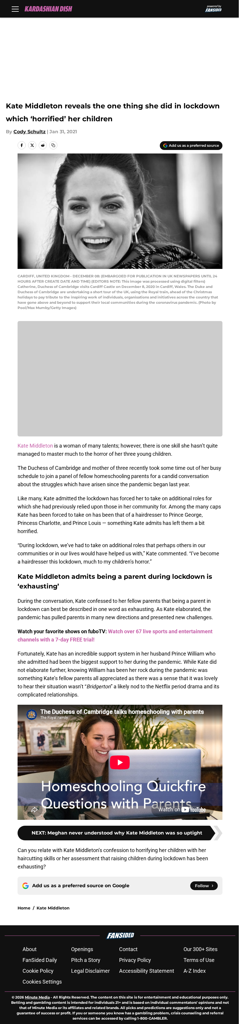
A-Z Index (195, 971)
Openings (82, 949)
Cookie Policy (38, 971)
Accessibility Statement (146, 971)
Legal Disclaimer (90, 971)
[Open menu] (15, 8)
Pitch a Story (85, 960)
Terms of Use (199, 960)
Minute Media (37, 997)
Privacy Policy (135, 960)
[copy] (53, 145)
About (30, 949)
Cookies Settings (42, 982)
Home (24, 908)
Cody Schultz (29, 131)
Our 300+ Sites (200, 949)
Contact (128, 949)
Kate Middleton (35, 446)
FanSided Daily (40, 960)
